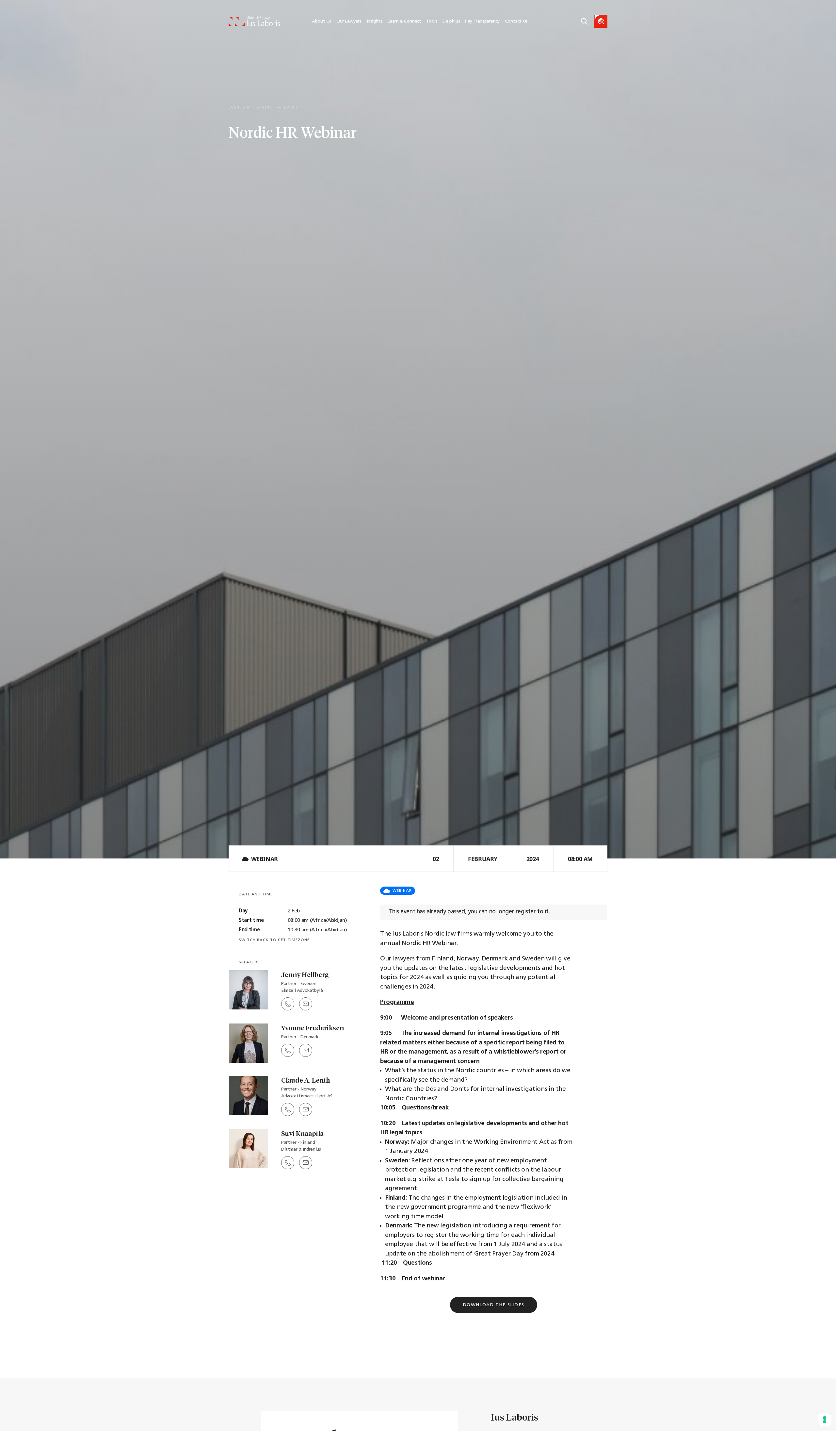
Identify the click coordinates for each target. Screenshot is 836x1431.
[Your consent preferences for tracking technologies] (824, 1419)
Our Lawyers (349, 21)
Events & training (251, 107)
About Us (321, 21)
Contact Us (516, 21)
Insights (374, 21)
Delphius (451, 21)
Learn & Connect (404, 21)
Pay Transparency (482, 21)
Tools (431, 21)
